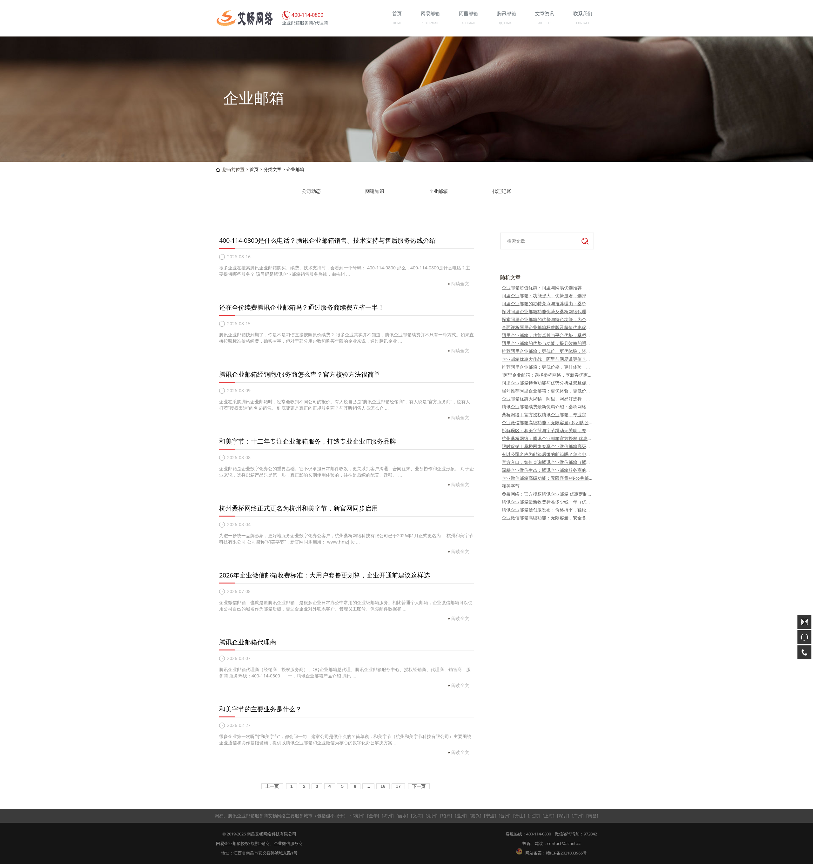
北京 (533, 816)
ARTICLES (544, 23)
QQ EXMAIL (506, 23)
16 (383, 786)
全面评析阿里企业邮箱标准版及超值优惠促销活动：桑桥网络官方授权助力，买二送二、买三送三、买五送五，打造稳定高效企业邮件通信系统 (547, 327)
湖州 (431, 816)
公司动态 (311, 191)
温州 (460, 816)
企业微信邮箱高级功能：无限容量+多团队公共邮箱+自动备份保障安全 (547, 422)
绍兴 (446, 816)
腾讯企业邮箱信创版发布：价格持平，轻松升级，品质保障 (547, 509)
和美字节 (511, 486)
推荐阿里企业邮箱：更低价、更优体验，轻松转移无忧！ (547, 351)
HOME (397, 23)
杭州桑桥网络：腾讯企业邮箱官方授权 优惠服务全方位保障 (547, 438)
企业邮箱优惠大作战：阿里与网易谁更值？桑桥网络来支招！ (547, 359)
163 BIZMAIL (430, 23)
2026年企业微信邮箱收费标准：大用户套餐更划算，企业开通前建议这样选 (324, 575)
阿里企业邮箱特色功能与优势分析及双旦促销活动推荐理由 (547, 382)
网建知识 (374, 191)
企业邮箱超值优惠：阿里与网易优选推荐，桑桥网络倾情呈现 (547, 287)
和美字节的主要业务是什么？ (260, 709)
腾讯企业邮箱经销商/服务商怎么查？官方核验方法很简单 (299, 374)
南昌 (592, 816)
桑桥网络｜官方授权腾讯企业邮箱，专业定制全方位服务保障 (547, 414)
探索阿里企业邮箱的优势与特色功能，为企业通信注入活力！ (547, 319)
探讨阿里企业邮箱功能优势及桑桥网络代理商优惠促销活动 (547, 311)
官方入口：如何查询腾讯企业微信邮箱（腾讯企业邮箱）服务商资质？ (547, 462)
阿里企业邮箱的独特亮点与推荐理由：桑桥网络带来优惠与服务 (547, 303)
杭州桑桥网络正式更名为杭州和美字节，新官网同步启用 (298, 508)
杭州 (358, 816)
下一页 (419, 786)
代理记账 (501, 191)
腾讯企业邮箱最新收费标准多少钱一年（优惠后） (547, 501)
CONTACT (582, 23)
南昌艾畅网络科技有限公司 (271, 834)
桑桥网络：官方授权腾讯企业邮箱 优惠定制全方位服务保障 (547, 493)
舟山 (519, 816)
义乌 (417, 816)
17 (398, 786)
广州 (577, 816)
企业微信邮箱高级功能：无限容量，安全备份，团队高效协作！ (547, 517)
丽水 (402, 816)
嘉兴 (475, 816)
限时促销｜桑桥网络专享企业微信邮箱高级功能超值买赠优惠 (547, 446)
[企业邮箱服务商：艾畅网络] (244, 25)
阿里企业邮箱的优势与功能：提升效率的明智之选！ (547, 343)
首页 (254, 169)
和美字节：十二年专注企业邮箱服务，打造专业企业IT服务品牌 (307, 441)
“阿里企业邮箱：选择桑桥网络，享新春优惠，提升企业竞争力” (547, 375)
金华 (373, 816)
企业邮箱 (295, 169)
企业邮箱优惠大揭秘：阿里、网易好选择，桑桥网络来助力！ (547, 398)
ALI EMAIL (468, 23)
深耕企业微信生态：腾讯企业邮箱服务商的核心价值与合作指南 (547, 470)
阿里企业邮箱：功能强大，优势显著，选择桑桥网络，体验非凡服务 (547, 295)
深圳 (563, 816)
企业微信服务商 (288, 843)
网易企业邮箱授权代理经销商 (243, 843)
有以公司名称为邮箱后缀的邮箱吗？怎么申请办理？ (547, 454)
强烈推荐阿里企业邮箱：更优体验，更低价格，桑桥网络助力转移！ (547, 390)
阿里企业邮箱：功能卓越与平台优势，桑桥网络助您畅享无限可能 (547, 335)
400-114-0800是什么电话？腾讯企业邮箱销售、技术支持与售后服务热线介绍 (327, 240)
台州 (504, 816)
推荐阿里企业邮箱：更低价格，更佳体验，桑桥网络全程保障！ (547, 367)
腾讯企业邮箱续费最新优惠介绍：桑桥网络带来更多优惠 (547, 406)
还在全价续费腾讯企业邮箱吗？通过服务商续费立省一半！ (301, 307)
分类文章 (272, 169)
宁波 (490, 816)
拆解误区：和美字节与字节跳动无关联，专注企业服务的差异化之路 (547, 430)
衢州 (387, 816)
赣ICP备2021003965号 (566, 853)
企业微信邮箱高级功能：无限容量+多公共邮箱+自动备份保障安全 (547, 478)
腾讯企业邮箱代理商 (247, 642)
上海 (548, 816)
